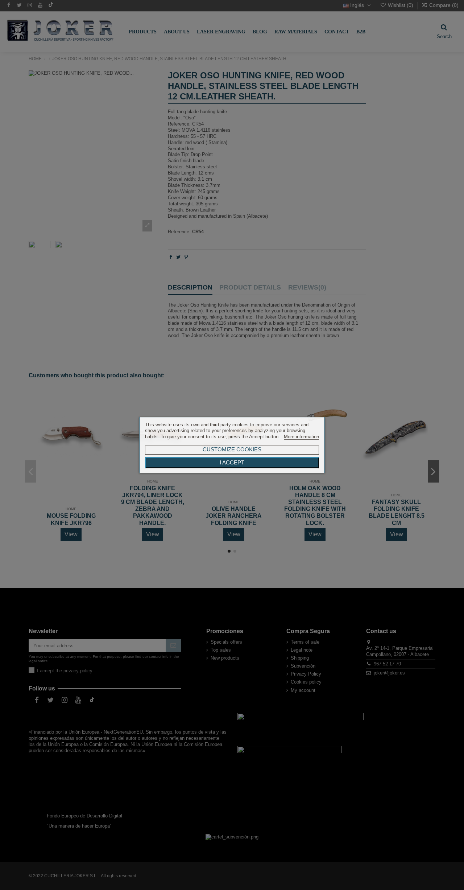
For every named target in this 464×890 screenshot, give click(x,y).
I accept (232, 462)
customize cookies (232, 449)
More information (301, 436)
